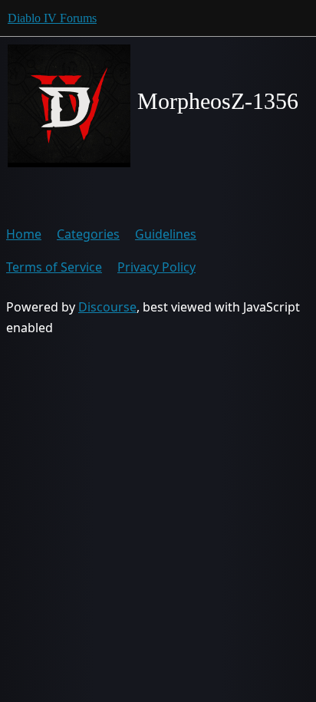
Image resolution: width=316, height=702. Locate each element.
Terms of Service (54, 267)
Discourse (107, 306)
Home (23, 234)
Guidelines (165, 234)
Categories (88, 234)
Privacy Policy (156, 267)
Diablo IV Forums (52, 18)
